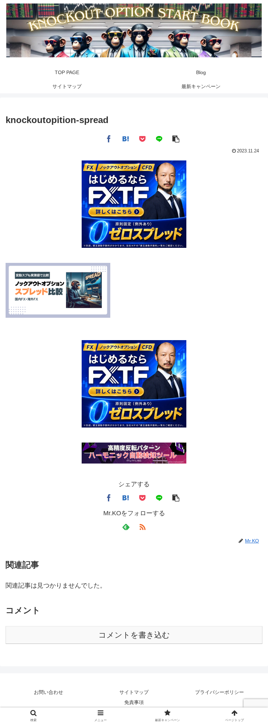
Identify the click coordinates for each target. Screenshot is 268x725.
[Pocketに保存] (142, 138)
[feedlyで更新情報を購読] (126, 527)
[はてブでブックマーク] (126, 138)
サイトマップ (134, 692)
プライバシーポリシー (219, 692)
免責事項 (134, 702)
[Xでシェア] (92, 138)
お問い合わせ (48, 692)
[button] (176, 138)
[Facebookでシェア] (109, 138)
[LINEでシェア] (159, 138)
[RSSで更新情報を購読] (142, 527)
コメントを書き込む (134, 635)
